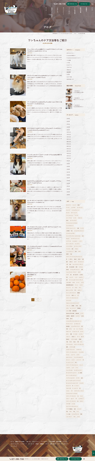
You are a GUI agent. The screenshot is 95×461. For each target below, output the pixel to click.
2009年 (68, 194)
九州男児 (81, 274)
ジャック (81, 365)
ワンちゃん (81, 266)
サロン (70, 411)
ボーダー (78, 377)
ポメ (81, 341)
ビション (67, 354)
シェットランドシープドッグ (71, 272)
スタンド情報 (68, 310)
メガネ (79, 251)
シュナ (73, 367)
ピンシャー (68, 359)
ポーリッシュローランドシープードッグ (73, 380)
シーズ (76, 277)
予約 (74, 411)
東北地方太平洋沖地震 (70, 313)
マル (78, 396)
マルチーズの (68, 388)
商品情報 (69, 72)
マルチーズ (80, 217)
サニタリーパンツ (69, 323)
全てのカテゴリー (71, 53)
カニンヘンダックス (69, 243)
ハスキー (78, 354)
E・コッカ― (77, 385)
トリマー (82, 313)
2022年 (68, 129)
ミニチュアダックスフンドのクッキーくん (73, 321)
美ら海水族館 (71, 266)
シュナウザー (73, 207)
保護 (71, 334)
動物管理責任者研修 (69, 285)
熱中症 (67, 269)
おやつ (67, 334)
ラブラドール (78, 349)
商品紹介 (67, 339)
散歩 (67, 261)
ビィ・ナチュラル (79, 328)
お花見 (82, 316)
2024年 (68, 124)
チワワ (78, 416)
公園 (82, 259)
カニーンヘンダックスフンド (71, 375)
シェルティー (81, 277)
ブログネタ (69, 67)
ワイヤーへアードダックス (71, 396)
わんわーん (69, 65)
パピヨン (76, 248)
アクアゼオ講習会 (69, 408)
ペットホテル (81, 352)
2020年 (68, 163)
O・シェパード (75, 388)
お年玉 (77, 305)
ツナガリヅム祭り (74, 339)
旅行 (67, 279)
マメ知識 (69, 60)
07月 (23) (69, 144)
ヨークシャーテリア (77, 246)
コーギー (75, 217)
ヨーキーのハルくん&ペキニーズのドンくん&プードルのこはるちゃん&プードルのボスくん (44, 201)
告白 (70, 264)
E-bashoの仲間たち (71, 55)
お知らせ (71, 261)
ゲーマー (78, 282)
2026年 (68, 118)
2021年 (68, 160)
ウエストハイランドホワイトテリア (72, 303)
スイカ (82, 282)
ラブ (72, 390)
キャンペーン (68, 287)
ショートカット (69, 416)
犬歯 (71, 254)
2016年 (68, 175)
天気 (82, 326)
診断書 (80, 339)
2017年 (68, 172)
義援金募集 (74, 310)
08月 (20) (69, 141)
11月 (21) (69, 134)
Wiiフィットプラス (69, 290)
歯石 (82, 377)
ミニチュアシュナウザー (70, 233)
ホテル (67, 308)
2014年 (68, 180)
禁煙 (76, 266)
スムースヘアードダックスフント (72, 406)
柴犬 (67, 277)
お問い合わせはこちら (72, 4)
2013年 (68, 183)
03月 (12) (69, 153)
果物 (67, 328)
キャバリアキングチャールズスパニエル (73, 235)
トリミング (79, 408)
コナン (80, 287)
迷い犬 (82, 336)
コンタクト (78, 316)
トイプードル (68, 241)
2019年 (68, 166)
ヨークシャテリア (73, 220)
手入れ (70, 341)
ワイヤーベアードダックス (71, 401)
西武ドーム (74, 295)
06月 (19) (69, 146)
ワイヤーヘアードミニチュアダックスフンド (74, 256)
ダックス (67, 212)
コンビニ (81, 285)
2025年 (68, 121)
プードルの (75, 334)
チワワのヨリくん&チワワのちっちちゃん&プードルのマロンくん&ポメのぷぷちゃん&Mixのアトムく (44, 129)
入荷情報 (67, 230)
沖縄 (67, 266)
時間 (81, 414)
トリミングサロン (69, 246)
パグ (78, 295)
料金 (67, 411)
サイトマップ (14, 446)
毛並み (74, 341)
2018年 (68, 169)
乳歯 (75, 251)
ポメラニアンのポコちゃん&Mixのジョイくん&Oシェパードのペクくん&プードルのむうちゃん (44, 76)
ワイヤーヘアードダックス (78, 344)
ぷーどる (73, 403)
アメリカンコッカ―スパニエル (71, 393)
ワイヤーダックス (69, 344)
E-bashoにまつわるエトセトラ (73, 58)
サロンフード (68, 331)
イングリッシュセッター (70, 377)
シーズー (80, 241)
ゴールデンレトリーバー (75, 238)
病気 (72, 248)
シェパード (73, 354)
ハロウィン (79, 290)
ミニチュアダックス (75, 414)
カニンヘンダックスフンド (71, 292)
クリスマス (68, 248)
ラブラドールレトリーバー (71, 228)
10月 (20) (69, 136)
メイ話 (68, 62)
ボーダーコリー (80, 207)
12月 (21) (69, 132)
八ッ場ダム (71, 259)
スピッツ (67, 398)
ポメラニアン (68, 205)
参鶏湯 (67, 318)
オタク (74, 282)
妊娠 (78, 228)
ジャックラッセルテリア (78, 357)
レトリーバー (78, 359)
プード (77, 367)
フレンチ (74, 205)
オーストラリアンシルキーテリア (72, 383)
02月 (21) (69, 155)
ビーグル (76, 215)
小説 (67, 264)
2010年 (68, 191)
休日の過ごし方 (70, 79)
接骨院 (67, 254)
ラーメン (76, 285)
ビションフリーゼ (76, 331)
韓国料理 (72, 316)
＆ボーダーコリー (69, 357)
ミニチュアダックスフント (75, 269)
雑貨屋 (78, 292)
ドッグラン (81, 334)
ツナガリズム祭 (72, 346)
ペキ (76, 398)
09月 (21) (69, 139)
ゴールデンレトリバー (78, 370)
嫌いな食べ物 (75, 274)
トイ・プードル (69, 217)
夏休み (71, 318)
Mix (80, 388)
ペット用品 (68, 414)
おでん (70, 328)
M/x (78, 401)
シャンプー (71, 277)
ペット (77, 411)
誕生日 (75, 259)
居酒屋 (73, 305)
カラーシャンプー (74, 212)
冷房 (78, 341)
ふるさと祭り (68, 282)
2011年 (68, 189)
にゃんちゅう (75, 241)
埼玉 (72, 230)
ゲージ (78, 336)
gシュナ (72, 398)
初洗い (67, 220)
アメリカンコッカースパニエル (71, 223)
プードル (67, 207)
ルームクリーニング (69, 362)
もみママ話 (69, 77)
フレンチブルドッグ (69, 251)
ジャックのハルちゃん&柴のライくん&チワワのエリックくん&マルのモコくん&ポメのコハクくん (44, 50)
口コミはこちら (84, 4)
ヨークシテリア (73, 308)
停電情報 (78, 308)
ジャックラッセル (69, 370)
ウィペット (68, 295)
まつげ (79, 272)
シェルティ (68, 367)
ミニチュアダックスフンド (79, 230)
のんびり (67, 238)
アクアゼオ (68, 403)
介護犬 (78, 205)
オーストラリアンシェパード (71, 372)
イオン (74, 416)
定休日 (79, 259)
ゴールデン (81, 383)
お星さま (69, 69)
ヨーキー (82, 331)
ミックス (82, 228)
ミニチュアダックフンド (75, 326)
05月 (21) (69, 148)
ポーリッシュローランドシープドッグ (76, 279)
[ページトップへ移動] (84, 459)
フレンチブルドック (69, 225)
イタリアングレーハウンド (79, 390)
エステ (75, 261)
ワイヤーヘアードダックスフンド (72, 297)
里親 (67, 346)
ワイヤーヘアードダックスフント (72, 365)
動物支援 (77, 313)
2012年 (68, 186)
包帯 (82, 269)
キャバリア (68, 210)
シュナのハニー (81, 398)
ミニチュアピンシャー (76, 210)
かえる (76, 287)
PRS (75, 290)
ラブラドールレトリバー (70, 349)
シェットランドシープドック (78, 264)
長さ (71, 274)
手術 (75, 362)
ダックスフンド (80, 261)
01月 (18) (69, 158)
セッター (73, 359)
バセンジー (68, 336)
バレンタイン (77, 243)
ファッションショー (69, 215)
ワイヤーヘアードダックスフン (71, 352)
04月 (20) (69, 151)
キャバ (81, 396)
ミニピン (67, 390)
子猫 (67, 341)
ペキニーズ (68, 305)
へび (74, 328)
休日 (83, 235)
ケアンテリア (68, 300)
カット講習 (80, 372)
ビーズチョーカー (77, 323)
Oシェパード (68, 385)
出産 (80, 305)
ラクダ (67, 274)
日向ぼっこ (74, 336)
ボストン (81, 401)
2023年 (68, 127)
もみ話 (68, 74)
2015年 (68, 177)
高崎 (75, 408)
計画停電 (67, 316)
